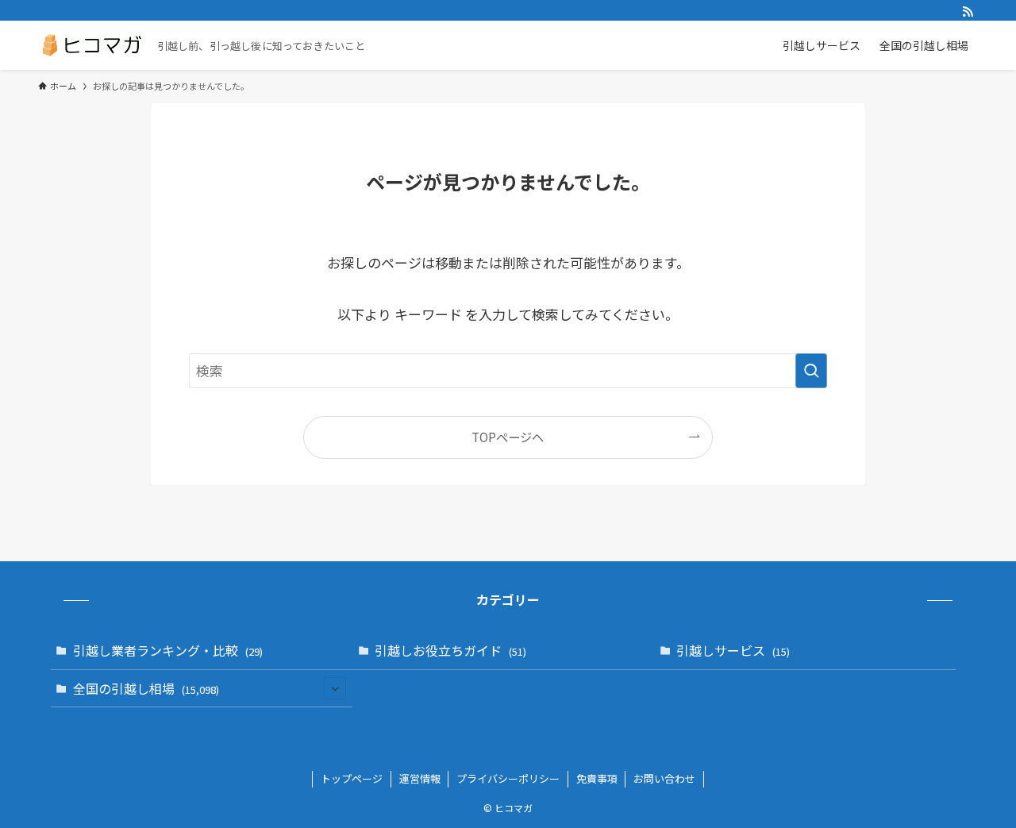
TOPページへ (507, 436)
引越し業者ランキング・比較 (168, 650)
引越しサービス (733, 650)
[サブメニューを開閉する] (335, 688)
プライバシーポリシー (508, 778)
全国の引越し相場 (146, 688)
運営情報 (420, 778)
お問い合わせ (664, 778)
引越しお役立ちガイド (450, 650)
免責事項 (597, 778)
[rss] (967, 12)
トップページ (352, 778)
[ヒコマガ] (91, 45)
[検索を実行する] (811, 370)
